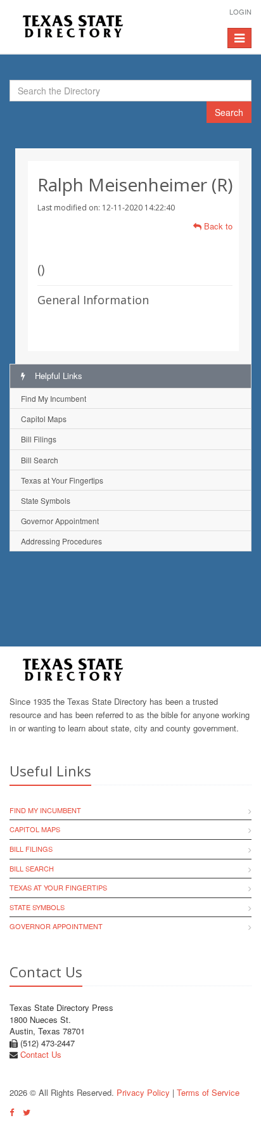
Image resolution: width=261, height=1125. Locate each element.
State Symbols (45, 500)
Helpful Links (57, 376)
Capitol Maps (44, 418)
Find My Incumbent (53, 398)
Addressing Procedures (61, 541)
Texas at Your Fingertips (62, 480)
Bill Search (39, 459)
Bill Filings (38, 439)
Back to (216, 226)
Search (229, 112)
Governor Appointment (60, 520)
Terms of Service (208, 1092)
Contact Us (40, 1054)
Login (240, 11)
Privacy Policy (143, 1092)
